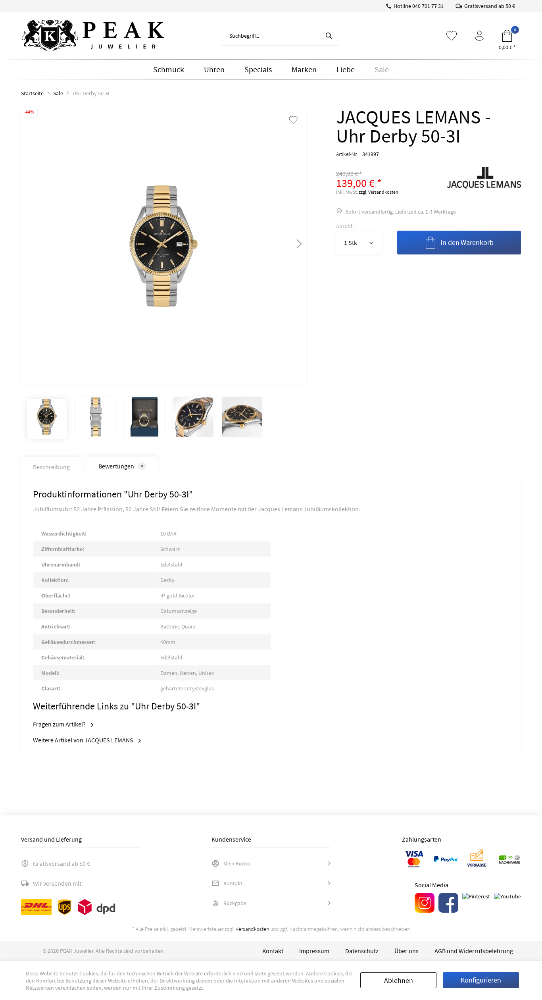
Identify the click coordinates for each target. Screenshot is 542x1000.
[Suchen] (329, 36)
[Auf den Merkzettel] (293, 120)
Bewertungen (120, 466)
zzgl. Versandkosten (378, 192)
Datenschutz (362, 951)
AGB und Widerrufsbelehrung (473, 951)
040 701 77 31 (428, 6)
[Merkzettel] (451, 36)
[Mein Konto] (479, 36)
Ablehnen (398, 980)
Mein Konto (236, 863)
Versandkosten (252, 929)
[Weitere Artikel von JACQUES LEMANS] (484, 182)
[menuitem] (280, 36)
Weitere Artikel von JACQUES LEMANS (84, 740)
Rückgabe (234, 903)
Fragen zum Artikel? (60, 724)
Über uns (406, 951)
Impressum (314, 951)
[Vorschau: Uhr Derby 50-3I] (47, 419)
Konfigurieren (481, 980)
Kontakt (232, 883)
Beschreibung (51, 467)
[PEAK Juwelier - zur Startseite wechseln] (93, 36)
